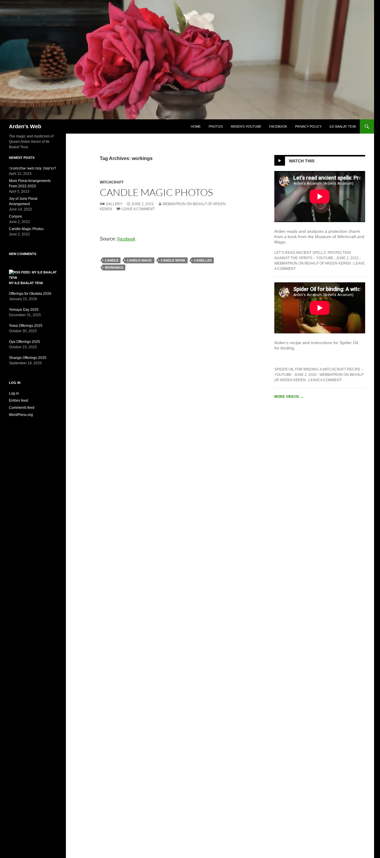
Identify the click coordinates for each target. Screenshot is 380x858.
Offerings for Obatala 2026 (30, 294)
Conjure (15, 216)
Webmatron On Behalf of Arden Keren (312, 263)
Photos (216, 126)
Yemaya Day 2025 (24, 310)
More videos (289, 397)
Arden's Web (25, 126)
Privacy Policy (308, 126)
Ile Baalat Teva (343, 126)
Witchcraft (112, 182)
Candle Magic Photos (156, 192)
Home (196, 126)
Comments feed (21, 408)
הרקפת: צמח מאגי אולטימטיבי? (32, 168)
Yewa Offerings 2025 (25, 326)
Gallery (114, 204)
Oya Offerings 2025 (24, 342)
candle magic (139, 260)
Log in (14, 393)
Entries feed (18, 400)
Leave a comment (138, 209)
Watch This (301, 161)
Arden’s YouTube (246, 126)
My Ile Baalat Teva (26, 283)
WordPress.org (21, 415)
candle (111, 260)
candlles (203, 260)
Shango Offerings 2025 (27, 358)
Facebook (278, 126)
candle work (173, 260)
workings (114, 267)
